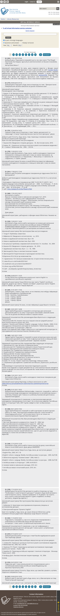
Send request (30, 31)
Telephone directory (18, 607)
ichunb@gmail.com (21, 603)
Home (3, 19)
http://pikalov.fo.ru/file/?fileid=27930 (19, 189)
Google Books (53, 70)
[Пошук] (57, 8)
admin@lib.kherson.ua (32, 603)
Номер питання (28, 43)
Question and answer (11, 43)
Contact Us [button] (32, 2)
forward (46, 55)
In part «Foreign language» (13, 40)
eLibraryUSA (43, 75)
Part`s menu (56, 24)
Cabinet (39, 2)
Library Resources (12, 19)
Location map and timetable (20, 605)
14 (40, 55)
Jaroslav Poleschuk (22, 614)
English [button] (26, 2)
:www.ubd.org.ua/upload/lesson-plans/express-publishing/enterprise (25, 383)
